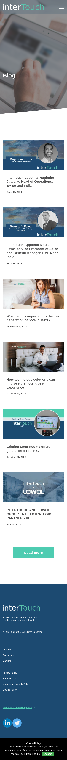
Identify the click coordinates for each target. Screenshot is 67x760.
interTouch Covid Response (17, 707)
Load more (33, 553)
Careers (7, 661)
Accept (48, 754)
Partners (7, 649)
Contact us (8, 655)
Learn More (25, 754)
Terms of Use (9, 678)
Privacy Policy (10, 673)
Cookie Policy (10, 690)
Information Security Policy (16, 684)
